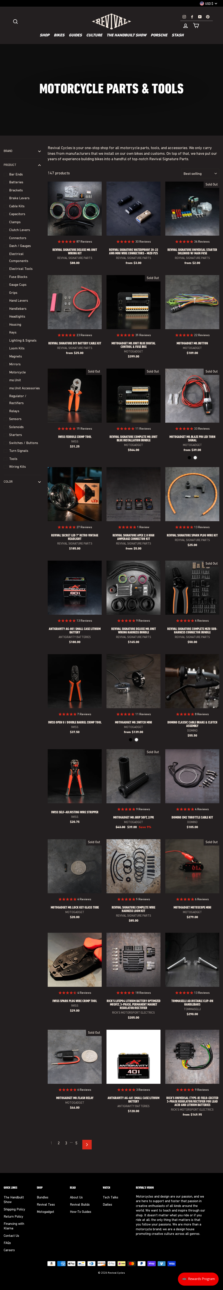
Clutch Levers (19, 230)
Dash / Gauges (20, 246)
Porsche (159, 35)
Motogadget (45, 1212)
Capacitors (17, 214)
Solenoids (16, 427)
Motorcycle (17, 372)
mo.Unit (15, 380)
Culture (94, 35)
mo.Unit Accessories (24, 388)
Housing (15, 325)
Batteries (16, 182)
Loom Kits (17, 348)
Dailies (107, 1205)
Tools (13, 459)
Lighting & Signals (23, 340)
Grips (13, 293)
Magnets (15, 356)
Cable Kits (17, 206)
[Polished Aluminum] (195, 458)
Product (10, 165)
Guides (75, 35)
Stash (178, 35)
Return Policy (13, 1217)
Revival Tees (46, 1205)
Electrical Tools (21, 269)
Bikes (59, 35)
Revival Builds (80, 1205)
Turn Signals (18, 451)
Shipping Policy (14, 1209)
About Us (76, 1197)
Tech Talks (110, 1197)
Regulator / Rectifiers (17, 400)
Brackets (16, 190)
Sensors (15, 419)
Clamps (15, 222)
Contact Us (11, 1236)
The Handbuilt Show (126, 35)
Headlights (17, 316)
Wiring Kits (17, 467)
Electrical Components (18, 257)
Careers (9, 1250)
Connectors (17, 238)
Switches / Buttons (23, 443)
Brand (8, 151)
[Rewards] (198, 1279)
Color (8, 481)
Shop (44, 35)
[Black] (189, 458)
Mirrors (15, 364)
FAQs (7, 1243)
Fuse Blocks (18, 277)
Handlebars (18, 309)
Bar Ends (16, 174)
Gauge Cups (18, 285)
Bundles (42, 1197)
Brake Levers (19, 198)
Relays (14, 411)
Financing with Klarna (14, 1226)
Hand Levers (18, 301)
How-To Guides (80, 1212)
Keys (13, 332)
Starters (15, 435)
